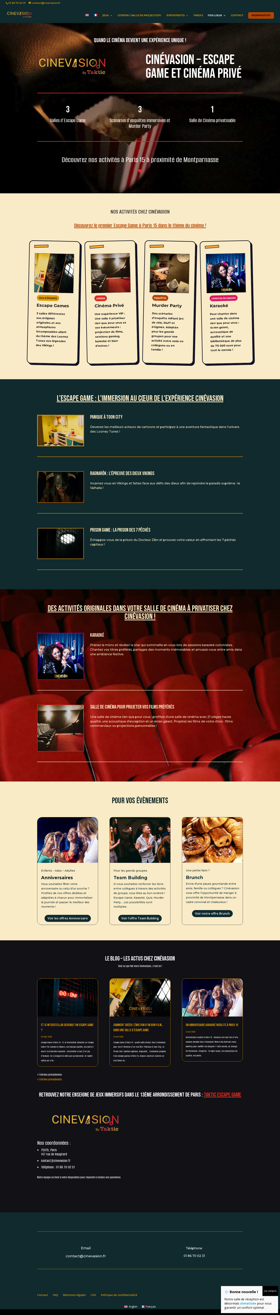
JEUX (105, 15)
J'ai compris (270, 1291)
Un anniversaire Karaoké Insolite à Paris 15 (212, 1025)
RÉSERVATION (261, 15)
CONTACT (237, 15)
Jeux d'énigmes (48, 297)
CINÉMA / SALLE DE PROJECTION (140, 15)
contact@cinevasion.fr (55, 1160)
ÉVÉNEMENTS (175, 15)
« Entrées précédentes (49, 1075)
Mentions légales (74, 1295)
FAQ (55, 1295)
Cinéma (100, 298)
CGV (93, 1295)
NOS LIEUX (215, 15)
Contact (42, 1295)
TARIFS (198, 15)
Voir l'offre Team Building (140, 918)
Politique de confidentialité (119, 1295)
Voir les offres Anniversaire (68, 918)
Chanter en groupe (224, 298)
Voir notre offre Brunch (212, 913)
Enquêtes (160, 297)
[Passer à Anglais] (87, 18)
